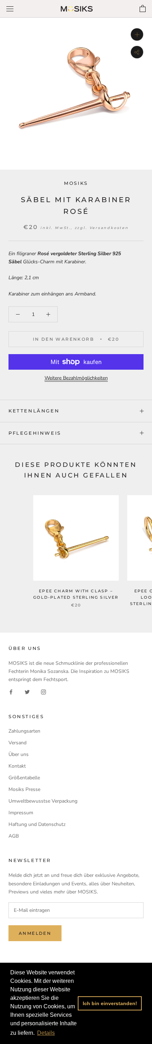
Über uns (18, 754)
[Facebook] (10, 691)
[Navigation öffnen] (9, 9)
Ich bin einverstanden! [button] (110, 1003)
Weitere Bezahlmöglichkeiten (76, 378)
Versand (17, 742)
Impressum (20, 812)
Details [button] (46, 1033)
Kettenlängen (33, 411)
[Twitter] (27, 691)
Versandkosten (109, 227)
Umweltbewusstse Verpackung (42, 801)
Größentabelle (24, 777)
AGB (13, 836)
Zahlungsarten (24, 731)
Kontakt (17, 766)
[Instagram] (43, 691)
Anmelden (35, 933)
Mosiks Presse (24, 789)
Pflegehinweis (34, 433)
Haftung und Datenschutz (36, 824)
